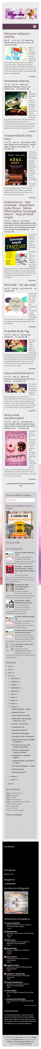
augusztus (14, 691)
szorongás (10, 229)
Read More (32, 76)
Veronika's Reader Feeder (15, 982)
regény (6, 147)
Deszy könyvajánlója (13, 923)
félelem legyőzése (25, 223)
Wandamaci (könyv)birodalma (16, 999)
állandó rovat (29, 40)
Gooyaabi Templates (25, 1044)
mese (28, 87)
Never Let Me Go (12, 957)
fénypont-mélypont (10, 42)
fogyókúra (25, 424)
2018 (9, 673)
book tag (23, 335)
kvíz (21, 288)
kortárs (16, 144)
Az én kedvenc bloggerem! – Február (23, 766)
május (13, 700)
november (14, 681)
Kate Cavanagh (23, 225)
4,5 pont (8, 795)
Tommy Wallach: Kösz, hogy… (18, 137)
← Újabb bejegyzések (12, 483)
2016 (9, 784)
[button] (21, 26)
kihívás (33, 379)
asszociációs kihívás (19, 379)
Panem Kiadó (8, 227)
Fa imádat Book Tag (16, 331)
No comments (9, 45)
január (13, 779)
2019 (9, 669)
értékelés (28, 142)
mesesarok (7, 89)
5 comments (22, 428)
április (13, 703)
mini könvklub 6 (24, 144)
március (28, 42)
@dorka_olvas (8, 874)
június (13, 697)
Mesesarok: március (16, 80)
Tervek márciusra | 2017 (19, 772)
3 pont (8, 802)
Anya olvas (19, 1037)
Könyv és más (11, 940)
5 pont (23, 422)
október (13, 684)
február (13, 776)
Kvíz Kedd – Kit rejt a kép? (20, 284)
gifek (28, 379)
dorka (29, 335)
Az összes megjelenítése (30, 1005)
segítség (22, 227)
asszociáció (8, 379)
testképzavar (8, 428)
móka (6, 381)
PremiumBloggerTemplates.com (24, 1041)
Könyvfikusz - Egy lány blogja (16, 974)
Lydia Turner (32, 225)
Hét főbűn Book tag (18, 769)
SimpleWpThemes (17, 1039)
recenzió (16, 227)
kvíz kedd (26, 288)
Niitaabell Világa (12, 948)
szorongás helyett (20, 229)
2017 (22, 40)
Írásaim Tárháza (11, 990)
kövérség (18, 426)
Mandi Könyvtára (12, 931)
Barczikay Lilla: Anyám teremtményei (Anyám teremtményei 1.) (22, 587)
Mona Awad (25, 426)
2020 (9, 666)
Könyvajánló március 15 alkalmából (23, 736)
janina (19, 42)
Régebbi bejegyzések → (28, 483)
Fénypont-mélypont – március (18, 35)
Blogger (34, 1037)
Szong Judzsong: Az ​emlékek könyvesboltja (20, 1001)
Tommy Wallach (22, 147)
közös (23, 42)
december (14, 678)
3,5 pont (8, 799)
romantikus (12, 147)
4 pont (23, 142)
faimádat (7, 337)
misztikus (33, 144)
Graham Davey (13, 225)
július (12, 694)
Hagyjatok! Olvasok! (13, 965)
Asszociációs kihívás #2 (19, 373)
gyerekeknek (8, 87)
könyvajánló (17, 87)
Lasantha (9, 1041)
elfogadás (12, 424)
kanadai (6, 426)
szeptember (15, 688)
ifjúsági (11, 144)
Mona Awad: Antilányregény (14, 416)
